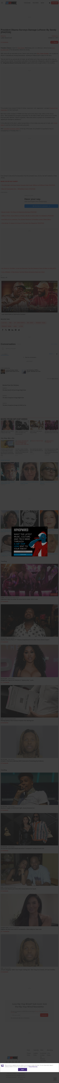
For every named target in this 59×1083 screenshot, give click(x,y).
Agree (22, 1069)
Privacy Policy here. (33, 1066)
